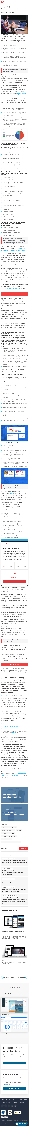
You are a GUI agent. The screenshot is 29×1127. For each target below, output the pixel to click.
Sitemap (8, 1102)
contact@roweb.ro (7, 1084)
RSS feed (23, 848)
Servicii (12, 1099)
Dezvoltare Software (21, 11)
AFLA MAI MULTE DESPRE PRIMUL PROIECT (14, 294)
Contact (3, 1102)
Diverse (19, 830)
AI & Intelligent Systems (9, 827)
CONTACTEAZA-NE (14, 1088)
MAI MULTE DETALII (8, 992)
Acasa (2, 1099)
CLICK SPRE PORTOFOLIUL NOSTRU (14, 1063)
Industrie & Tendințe (8, 833)
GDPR (11, 1102)
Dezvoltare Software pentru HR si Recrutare (9, 995)
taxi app (14, 732)
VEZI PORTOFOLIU (14, 664)
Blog (21, 1099)
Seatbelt (12, 493)
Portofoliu (17, 1099)
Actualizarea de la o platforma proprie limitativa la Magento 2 (14, 963)
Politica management (19, 1102)
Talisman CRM (4, 1033)
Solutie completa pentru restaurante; (12, 726)
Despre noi (7, 1099)
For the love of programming (11, 842)
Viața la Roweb (6, 839)
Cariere (25, 1099)
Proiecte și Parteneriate (6, 12)
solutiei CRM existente (13, 288)
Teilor (3, 960)
